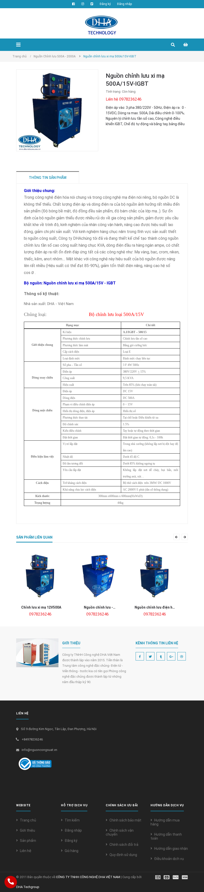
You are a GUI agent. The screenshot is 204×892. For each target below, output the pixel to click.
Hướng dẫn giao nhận (171, 849)
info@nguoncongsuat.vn (39, 750)
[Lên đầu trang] (191, 876)
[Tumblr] (160, 656)
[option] (41, 584)
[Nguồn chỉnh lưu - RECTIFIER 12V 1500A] (98, 576)
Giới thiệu (27, 830)
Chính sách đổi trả (123, 845)
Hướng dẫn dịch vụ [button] (167, 805)
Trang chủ (28, 820)
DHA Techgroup (27, 887)
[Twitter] (150, 656)
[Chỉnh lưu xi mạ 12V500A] (41, 576)
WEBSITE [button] (23, 805)
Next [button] (187, 537)
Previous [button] (179, 537)
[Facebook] (140, 656)
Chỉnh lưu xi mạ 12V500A (41, 607)
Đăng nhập (73, 830)
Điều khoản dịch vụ (169, 859)
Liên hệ (25, 851)
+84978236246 (32, 739)
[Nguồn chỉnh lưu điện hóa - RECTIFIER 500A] (155, 576)
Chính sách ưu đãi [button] (122, 805)
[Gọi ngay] (10, 882)
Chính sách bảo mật (125, 820)
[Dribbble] (181, 656)
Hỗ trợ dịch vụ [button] (74, 805)
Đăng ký (71, 841)
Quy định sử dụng (123, 855)
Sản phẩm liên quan (34, 537)
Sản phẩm (28, 841)
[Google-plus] (171, 656)
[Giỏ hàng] (185, 42)
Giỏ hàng (71, 851)
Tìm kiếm (72, 820)
